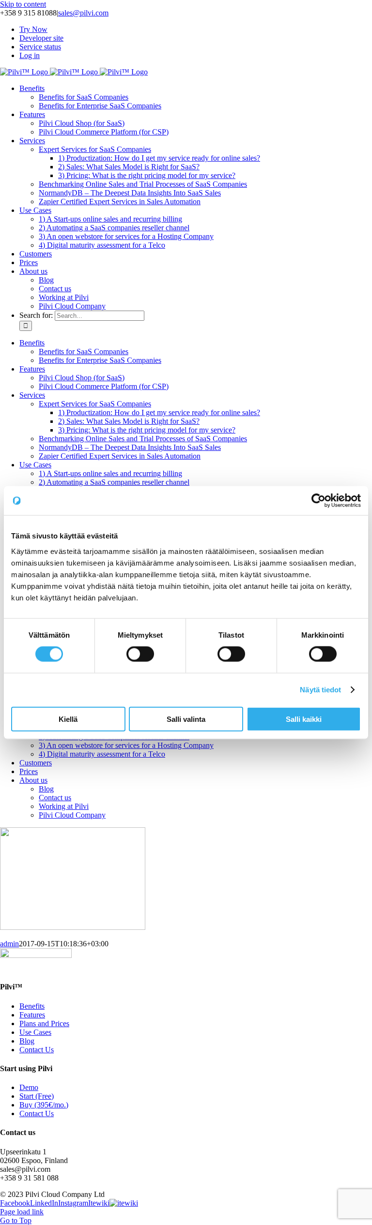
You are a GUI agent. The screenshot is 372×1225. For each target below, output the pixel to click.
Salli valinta (186, 719)
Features (32, 1015)
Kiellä (68, 719)
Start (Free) (36, 1096)
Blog (26, 1041)
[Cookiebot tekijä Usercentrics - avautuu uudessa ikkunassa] (318, 500)
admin (9, 944)
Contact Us (36, 1050)
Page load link (22, 1212)
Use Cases (35, 1032)
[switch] (140, 654)
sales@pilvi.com (83, 13)
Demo (28, 1087)
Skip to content (23, 4)
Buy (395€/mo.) (43, 1105)
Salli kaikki (304, 719)
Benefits (32, 1006)
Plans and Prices (44, 1023)
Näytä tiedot (320, 690)
